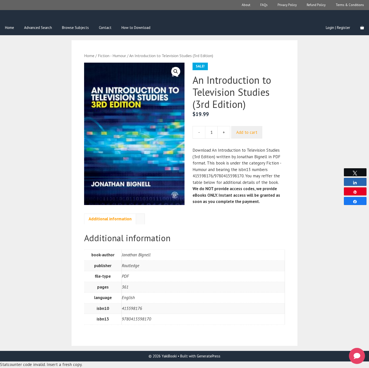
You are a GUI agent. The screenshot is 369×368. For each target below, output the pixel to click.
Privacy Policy (287, 5)
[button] (175, 71)
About (246, 5)
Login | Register (338, 27)
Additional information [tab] (110, 219)
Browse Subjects (75, 27)
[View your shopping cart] (362, 27)
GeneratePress (208, 356)
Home (9, 27)
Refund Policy (316, 5)
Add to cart (246, 132)
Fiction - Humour (112, 55)
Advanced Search (38, 27)
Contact (105, 27)
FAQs (264, 5)
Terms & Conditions (350, 5)
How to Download (135, 27)
